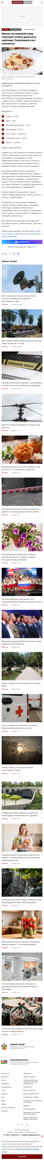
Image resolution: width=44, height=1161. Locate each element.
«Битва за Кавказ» (29, 1077)
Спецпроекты (27, 1087)
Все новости (5, 1073)
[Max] (18, 253)
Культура (4, 1094)
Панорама (26, 1073)
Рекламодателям (29, 1109)
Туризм (3, 1104)
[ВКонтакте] (5, 253)
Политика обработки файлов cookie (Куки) (30, 1118)
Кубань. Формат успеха (31, 1094)
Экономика (5, 1083)
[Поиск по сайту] (41, 2)
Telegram (26, 1124)
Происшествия (6, 1087)
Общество (5, 29)
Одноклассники (22, 1124)
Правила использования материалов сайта (31, 1113)
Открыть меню (2, 2)
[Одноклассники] (9, 253)
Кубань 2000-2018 (29, 1090)
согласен (22, 1157)
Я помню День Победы (31, 1097)
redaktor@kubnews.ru (31, 1135)
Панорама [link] (5, 472)
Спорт (3, 1090)
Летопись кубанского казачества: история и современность (30, 1081)
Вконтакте (17, 1124)
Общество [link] (5, 304)
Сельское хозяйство (8, 1107)
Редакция (26, 1105)
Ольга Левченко (29, 29)
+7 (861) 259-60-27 (11, 1135)
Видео (3, 1100)
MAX (34, 247)
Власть (3, 1080)
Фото (3, 1097)
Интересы (4, 1111)
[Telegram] (14, 253)
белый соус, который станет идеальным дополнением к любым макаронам (21, 234)
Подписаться (23, 242)
